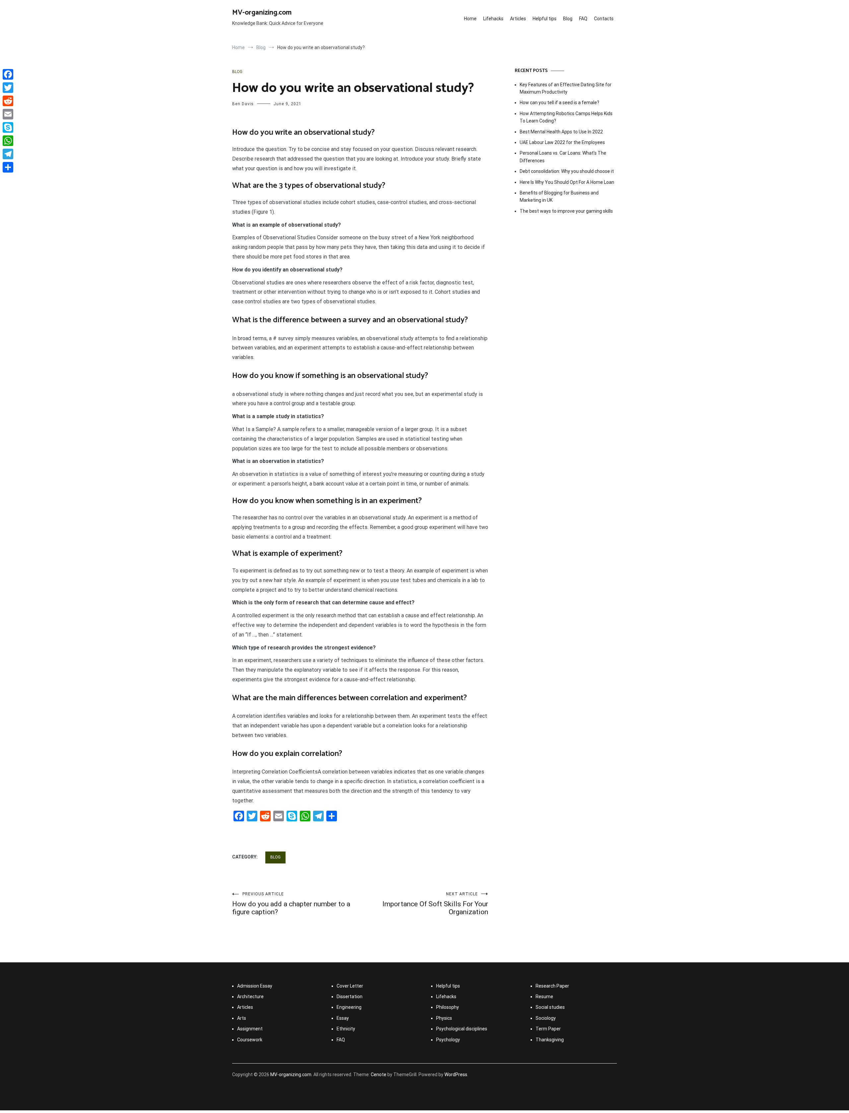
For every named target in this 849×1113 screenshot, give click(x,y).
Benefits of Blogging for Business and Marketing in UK (559, 196)
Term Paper (548, 1028)
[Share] (8, 167)
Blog (567, 18)
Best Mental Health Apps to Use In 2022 (561, 131)
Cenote (378, 1074)
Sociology (546, 1018)
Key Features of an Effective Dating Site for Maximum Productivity (566, 88)
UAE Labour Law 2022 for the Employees (562, 142)
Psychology (448, 1039)
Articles (518, 18)
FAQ (583, 18)
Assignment (250, 1028)
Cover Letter (350, 986)
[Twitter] (8, 87)
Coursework (249, 1039)
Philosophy (447, 1007)
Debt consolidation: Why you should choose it (567, 171)
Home (470, 18)
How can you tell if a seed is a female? (559, 102)
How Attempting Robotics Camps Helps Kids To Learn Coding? (566, 117)
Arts (241, 1018)
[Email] (8, 114)
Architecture (250, 996)
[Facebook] (8, 74)
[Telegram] (8, 154)
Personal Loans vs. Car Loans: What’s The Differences (563, 156)
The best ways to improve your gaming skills (566, 211)
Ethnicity (346, 1028)
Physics (444, 1018)
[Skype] (8, 127)
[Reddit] (8, 101)
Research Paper (552, 986)
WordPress (455, 1074)
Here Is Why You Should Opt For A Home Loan (567, 182)
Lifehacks (493, 18)
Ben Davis (243, 104)
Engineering (349, 1007)
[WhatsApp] (8, 140)
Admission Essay (254, 986)
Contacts (604, 18)
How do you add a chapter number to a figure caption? (291, 904)
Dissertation (349, 996)
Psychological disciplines (461, 1028)
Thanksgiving (550, 1039)
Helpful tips (544, 18)
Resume (544, 996)
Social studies (550, 1007)
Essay (343, 1018)
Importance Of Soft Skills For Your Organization (435, 904)
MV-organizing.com (262, 12)
